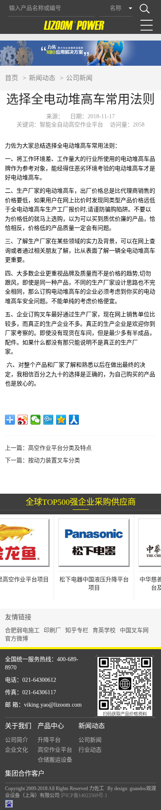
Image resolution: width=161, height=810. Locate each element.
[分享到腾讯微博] (48, 420)
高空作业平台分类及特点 (60, 448)
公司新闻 (79, 77)
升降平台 (49, 740)
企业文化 (16, 750)
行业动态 (90, 750)
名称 (115, 8)
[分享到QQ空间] (61, 420)
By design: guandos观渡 (131, 788)
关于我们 (18, 725)
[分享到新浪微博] (23, 420)
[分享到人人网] (74, 420)
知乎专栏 (76, 630)
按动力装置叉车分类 (54, 460)
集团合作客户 (25, 773)
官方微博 (16, 639)
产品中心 (51, 725)
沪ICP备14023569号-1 (84, 795)
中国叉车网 (134, 630)
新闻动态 (42, 77)
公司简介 (16, 740)
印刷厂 (52, 630)
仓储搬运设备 (55, 760)
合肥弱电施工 (22, 630)
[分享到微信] (36, 420)
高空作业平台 (55, 750)
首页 (11, 77)
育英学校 (104, 630)
